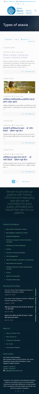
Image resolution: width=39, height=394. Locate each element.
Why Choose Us (11, 337)
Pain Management (12, 256)
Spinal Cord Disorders (13, 276)
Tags (16, 39)
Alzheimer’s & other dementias (15, 245)
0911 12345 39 (10, 369)
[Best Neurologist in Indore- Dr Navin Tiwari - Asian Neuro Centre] (19, 10)
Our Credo (9, 344)
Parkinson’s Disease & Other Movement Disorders (18, 241)
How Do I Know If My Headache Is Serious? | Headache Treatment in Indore (19, 291)
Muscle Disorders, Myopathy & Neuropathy (20, 260)
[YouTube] (21, 4)
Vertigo (8, 249)
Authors (25, 39)
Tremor (8, 272)
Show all (31, 41)
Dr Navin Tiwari (18, 52)
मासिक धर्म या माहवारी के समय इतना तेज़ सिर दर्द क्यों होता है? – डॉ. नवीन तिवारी (19, 308)
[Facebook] (16, 4)
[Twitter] (18, 4)
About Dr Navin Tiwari (13, 333)
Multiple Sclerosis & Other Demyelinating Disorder (19, 268)
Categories (8, 39)
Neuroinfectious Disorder (14, 263)
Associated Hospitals (13, 347)
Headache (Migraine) (12, 236)
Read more (30, 71)
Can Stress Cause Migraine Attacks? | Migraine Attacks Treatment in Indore (19, 299)
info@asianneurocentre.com (26, 1)
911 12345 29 (10, 1)
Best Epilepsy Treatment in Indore (17, 233)
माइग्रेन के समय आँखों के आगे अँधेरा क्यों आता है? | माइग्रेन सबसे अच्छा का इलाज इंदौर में (18, 316)
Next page (25, 181)
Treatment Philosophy (13, 340)
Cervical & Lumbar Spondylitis (15, 252)
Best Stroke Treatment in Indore (16, 229)
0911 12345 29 (10, 367)
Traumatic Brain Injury (13, 280)
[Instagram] (23, 4)
